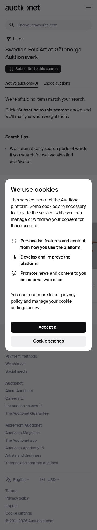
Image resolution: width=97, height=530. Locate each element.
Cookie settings (48, 341)
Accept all (48, 327)
